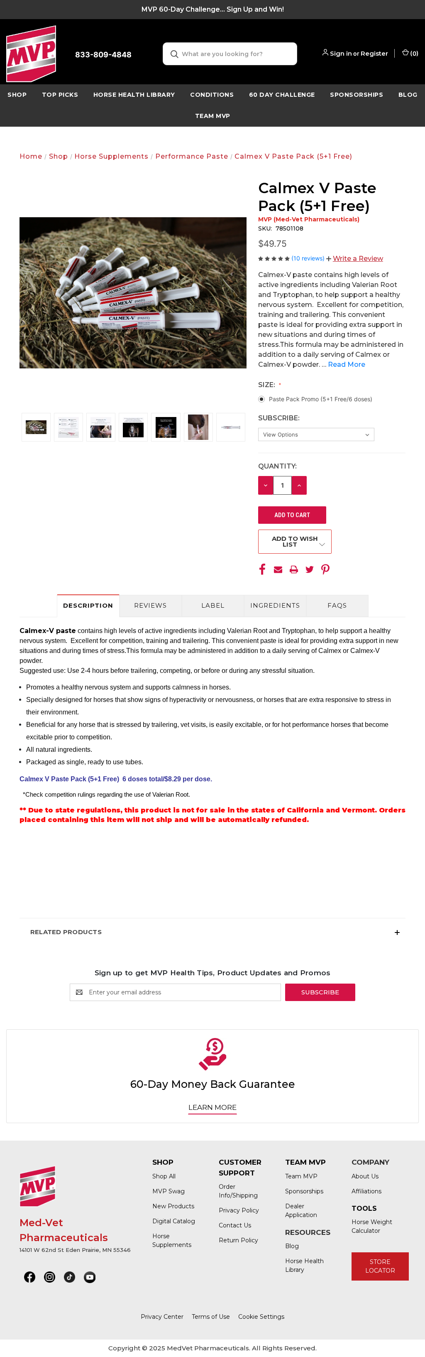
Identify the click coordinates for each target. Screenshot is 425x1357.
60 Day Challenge (282, 94)
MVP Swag (168, 1191)
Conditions (212, 94)
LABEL (213, 605)
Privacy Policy (239, 1210)
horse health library (134, 94)
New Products (173, 1206)
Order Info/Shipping (238, 1191)
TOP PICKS (60, 94)
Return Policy (238, 1240)
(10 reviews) (308, 258)
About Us (365, 1176)
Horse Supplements (171, 1240)
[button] (354, 258)
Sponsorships (356, 94)
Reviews (150, 605)
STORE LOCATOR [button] (380, 1266)
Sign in (341, 53)
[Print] (294, 569)
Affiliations (366, 1191)
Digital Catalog (173, 1221)
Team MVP (212, 116)
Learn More (212, 1107)
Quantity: (277, 466)
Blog (292, 1246)
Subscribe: (279, 418)
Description (88, 605)
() (414, 53)
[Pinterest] (325, 569)
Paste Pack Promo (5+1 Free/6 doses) (320, 398)
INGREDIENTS (275, 605)
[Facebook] (262, 569)
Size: (267, 385)
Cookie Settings (261, 1316)
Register (374, 53)
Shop (17, 94)
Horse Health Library (304, 1265)
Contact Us (235, 1225)
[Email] (278, 569)
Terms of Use (211, 1316)
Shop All (164, 1176)
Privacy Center (162, 1316)
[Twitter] (309, 569)
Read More (346, 364)
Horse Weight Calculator (372, 1226)
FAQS (337, 605)
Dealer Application (301, 1210)
